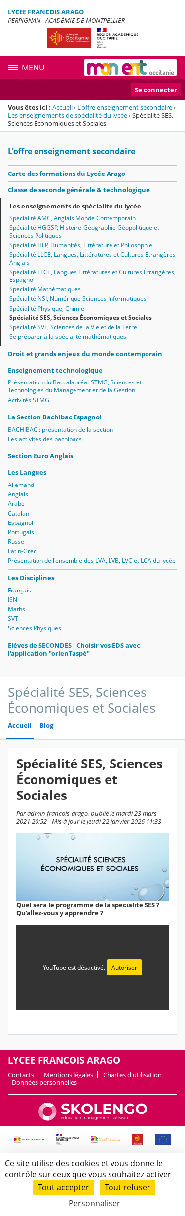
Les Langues (27, 472)
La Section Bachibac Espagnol (55, 417)
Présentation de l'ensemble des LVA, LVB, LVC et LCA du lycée (92, 560)
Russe (16, 541)
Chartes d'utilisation (132, 1074)
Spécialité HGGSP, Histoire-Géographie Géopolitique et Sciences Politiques (84, 231)
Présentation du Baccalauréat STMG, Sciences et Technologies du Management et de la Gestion (75, 386)
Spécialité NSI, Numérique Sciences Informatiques (78, 298)
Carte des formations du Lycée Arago (66, 173)
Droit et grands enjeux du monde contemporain (85, 353)
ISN (12, 599)
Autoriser (124, 967)
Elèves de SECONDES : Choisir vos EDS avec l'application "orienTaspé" (74, 649)
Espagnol (20, 523)
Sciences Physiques (34, 628)
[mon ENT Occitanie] (130, 67)
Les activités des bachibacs (45, 439)
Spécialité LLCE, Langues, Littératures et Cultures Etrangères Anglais (92, 258)
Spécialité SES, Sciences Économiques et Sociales (80, 317)
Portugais (21, 532)
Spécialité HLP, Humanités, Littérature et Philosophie (80, 245)
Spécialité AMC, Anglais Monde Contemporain (72, 218)
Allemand (21, 485)
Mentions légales (68, 1074)
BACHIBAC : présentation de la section (60, 429)
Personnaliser (94, 1203)
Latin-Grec (22, 551)
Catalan (18, 513)
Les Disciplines (31, 577)
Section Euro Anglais (40, 456)
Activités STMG (28, 400)
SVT (13, 618)
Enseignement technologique (55, 370)
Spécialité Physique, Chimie (46, 308)
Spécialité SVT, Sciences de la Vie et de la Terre (73, 327)
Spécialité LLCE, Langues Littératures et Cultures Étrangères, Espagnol (92, 276)
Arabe (16, 503)
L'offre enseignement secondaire (124, 107)
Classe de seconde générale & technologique (79, 189)
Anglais (18, 494)
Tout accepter (63, 1187)
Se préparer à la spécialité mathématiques (67, 336)
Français (19, 590)
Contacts (21, 1074)
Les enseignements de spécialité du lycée (67, 115)
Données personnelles (44, 1082)
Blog (46, 725)
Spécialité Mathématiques (45, 289)
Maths (16, 609)
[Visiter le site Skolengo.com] (92, 1118)
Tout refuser (127, 1187)
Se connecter (156, 89)
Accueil (62, 107)
